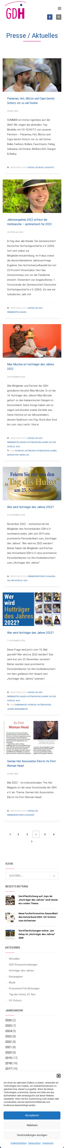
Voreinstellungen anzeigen (32, 1135)
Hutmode (19, 451)
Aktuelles (33, 168)
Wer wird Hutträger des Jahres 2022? (30, 507)
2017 (8, 1068)
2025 (8, 1025)
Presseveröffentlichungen (41, 576)
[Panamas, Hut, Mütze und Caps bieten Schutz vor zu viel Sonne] (32, 75)
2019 (8, 1058)
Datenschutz (34, 1143)
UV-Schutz (49, 168)
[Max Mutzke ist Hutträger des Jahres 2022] (32, 340)
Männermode (21, 709)
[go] (54, 876)
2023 (8, 1036)
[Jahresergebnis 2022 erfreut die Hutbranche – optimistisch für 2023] (32, 196)
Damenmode (21, 705)
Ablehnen (32, 1125)
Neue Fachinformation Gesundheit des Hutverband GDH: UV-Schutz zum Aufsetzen (38, 917)
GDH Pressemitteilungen (23, 964)
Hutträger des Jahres (37, 442)
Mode (41, 168)
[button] (58, 1076)
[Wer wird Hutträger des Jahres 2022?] (32, 483)
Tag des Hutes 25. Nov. (17, 581)
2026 (8, 1020)
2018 (8, 1063)
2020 (8, 1052)
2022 (8, 1041)
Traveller (24, 455)
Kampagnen (16, 976)
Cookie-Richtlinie (18, 1143)
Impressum (48, 1143)
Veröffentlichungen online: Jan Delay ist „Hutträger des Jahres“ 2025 (36, 934)
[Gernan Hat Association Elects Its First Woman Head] (32, 737)
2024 (8, 1031)
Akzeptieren (32, 1115)
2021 (8, 1047)
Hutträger (30, 451)
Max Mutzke (12, 455)
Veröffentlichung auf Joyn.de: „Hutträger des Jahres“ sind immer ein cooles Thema (38, 900)
